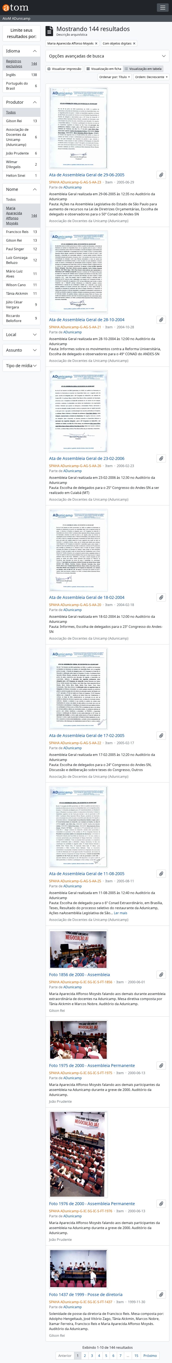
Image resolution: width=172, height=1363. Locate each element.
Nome (12, 189)
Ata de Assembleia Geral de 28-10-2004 (86, 319)
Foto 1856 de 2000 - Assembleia (79, 974)
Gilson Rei (21, 122)
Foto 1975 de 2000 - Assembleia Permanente (92, 1065)
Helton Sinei (21, 176)
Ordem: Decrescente (150, 77)
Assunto (14, 350)
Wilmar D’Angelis (21, 164)
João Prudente (21, 154)
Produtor (14, 102)
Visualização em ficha (105, 69)
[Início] (17, 7)
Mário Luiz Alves (21, 274)
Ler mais (120, 913)
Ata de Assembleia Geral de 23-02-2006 (86, 458)
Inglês (21, 75)
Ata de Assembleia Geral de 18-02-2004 (86, 597)
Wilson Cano (21, 286)
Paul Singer (21, 250)
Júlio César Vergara (21, 304)
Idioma (13, 51)
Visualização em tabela (145, 69)
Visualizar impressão (66, 69)
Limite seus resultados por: (21, 33)
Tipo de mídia (19, 365)
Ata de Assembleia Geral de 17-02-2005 (86, 735)
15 (136, 1355)
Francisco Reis (21, 232)
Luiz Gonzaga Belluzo (21, 260)
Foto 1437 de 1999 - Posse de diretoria (85, 1294)
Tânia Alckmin (21, 294)
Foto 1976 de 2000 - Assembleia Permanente (92, 1203)
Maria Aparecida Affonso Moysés (21, 215)
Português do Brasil (21, 86)
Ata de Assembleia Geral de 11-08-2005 (86, 873)
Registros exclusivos (21, 63)
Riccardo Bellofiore (21, 318)
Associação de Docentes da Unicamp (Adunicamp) (21, 137)
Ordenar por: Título (113, 77)
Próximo (150, 1355)
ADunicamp (72, 187)
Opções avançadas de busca (76, 56)
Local (11, 334)
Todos (11, 112)
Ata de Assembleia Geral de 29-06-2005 (86, 174)
